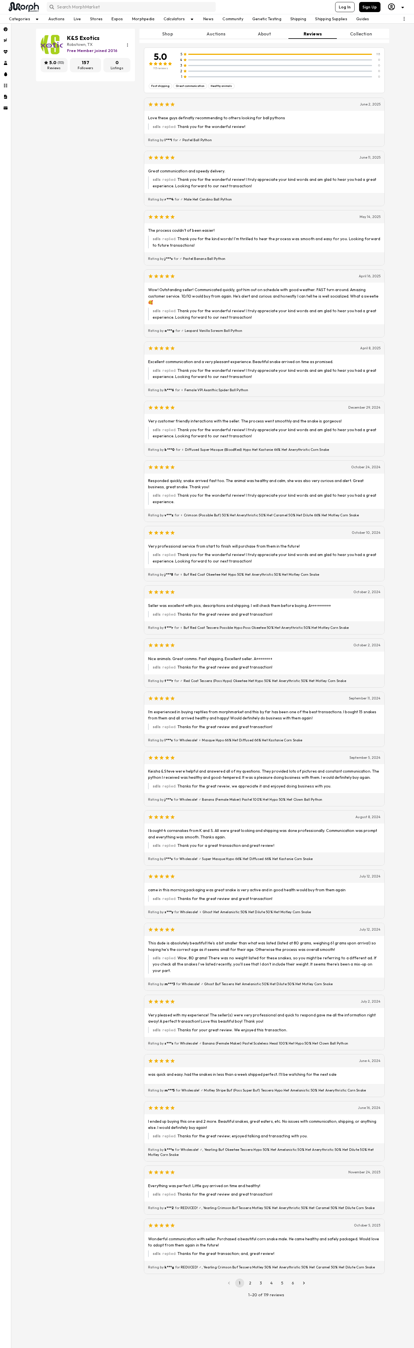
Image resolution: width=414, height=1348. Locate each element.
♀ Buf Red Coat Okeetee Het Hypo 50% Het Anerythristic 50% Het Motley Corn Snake (249, 574)
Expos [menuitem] (117, 19)
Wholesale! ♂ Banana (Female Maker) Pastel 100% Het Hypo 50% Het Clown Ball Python (250, 799)
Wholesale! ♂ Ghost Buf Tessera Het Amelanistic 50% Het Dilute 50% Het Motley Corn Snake (257, 984)
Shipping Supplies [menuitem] (331, 19)
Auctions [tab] (215, 34)
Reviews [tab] (313, 34)
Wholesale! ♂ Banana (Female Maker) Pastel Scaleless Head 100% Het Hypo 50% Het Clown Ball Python (264, 1043)
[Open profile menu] (396, 7)
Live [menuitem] (77, 19)
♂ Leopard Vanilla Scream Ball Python (211, 330)
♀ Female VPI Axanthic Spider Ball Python (214, 390)
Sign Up (369, 7)
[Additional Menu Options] (404, 18)
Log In (345, 7)
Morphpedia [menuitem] (143, 19)
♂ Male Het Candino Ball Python (206, 199)
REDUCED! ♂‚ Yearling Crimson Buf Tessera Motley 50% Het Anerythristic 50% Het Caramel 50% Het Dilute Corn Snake (278, 1267)
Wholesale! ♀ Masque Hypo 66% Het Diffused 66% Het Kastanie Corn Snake (240, 740)
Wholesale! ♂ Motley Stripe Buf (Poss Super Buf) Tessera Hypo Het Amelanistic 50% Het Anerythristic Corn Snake (273, 1090)
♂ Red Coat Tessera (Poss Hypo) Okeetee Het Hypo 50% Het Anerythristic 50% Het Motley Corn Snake (263, 681)
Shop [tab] (167, 34)
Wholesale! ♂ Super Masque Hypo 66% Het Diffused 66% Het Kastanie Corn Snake (246, 859)
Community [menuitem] (232, 19)
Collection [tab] (361, 34)
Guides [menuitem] (362, 19)
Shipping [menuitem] (298, 19)
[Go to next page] (303, 1283)
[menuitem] (5, 29)
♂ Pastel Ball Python (195, 140)
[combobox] (131, 7)
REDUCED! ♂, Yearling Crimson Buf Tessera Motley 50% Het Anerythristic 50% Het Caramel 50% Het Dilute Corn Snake (278, 1208)
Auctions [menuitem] (56, 19)
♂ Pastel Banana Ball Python (202, 258)
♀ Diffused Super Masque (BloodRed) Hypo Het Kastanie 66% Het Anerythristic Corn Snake (255, 449)
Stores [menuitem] (96, 19)
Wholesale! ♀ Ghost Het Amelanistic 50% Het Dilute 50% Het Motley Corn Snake (245, 912)
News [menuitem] (208, 19)
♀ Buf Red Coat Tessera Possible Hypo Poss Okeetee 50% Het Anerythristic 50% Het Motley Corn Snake (264, 627)
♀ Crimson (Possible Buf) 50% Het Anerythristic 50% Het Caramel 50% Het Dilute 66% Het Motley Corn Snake (269, 515)
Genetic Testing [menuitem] (266, 19)
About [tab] (264, 34)
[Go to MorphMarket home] (23, 7)
